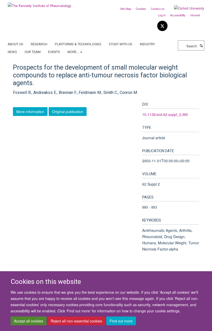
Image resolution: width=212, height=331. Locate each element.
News (12, 51)
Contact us (157, 8)
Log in (161, 15)
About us (15, 44)
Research (39, 44)
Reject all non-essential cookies (76, 320)
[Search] (201, 45)
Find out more (121, 320)
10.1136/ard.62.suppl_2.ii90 (165, 114)
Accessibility (178, 15)
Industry (147, 44)
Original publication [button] (67, 111)
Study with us (120, 44)
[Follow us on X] (162, 26)
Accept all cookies (28, 320)
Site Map (125, 8)
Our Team (33, 51)
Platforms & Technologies (78, 44)
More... (73, 51)
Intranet (195, 15)
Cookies (141, 8)
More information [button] (30, 111)
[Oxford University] (185, 8)
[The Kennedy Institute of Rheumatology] (39, 3)
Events (54, 51)
